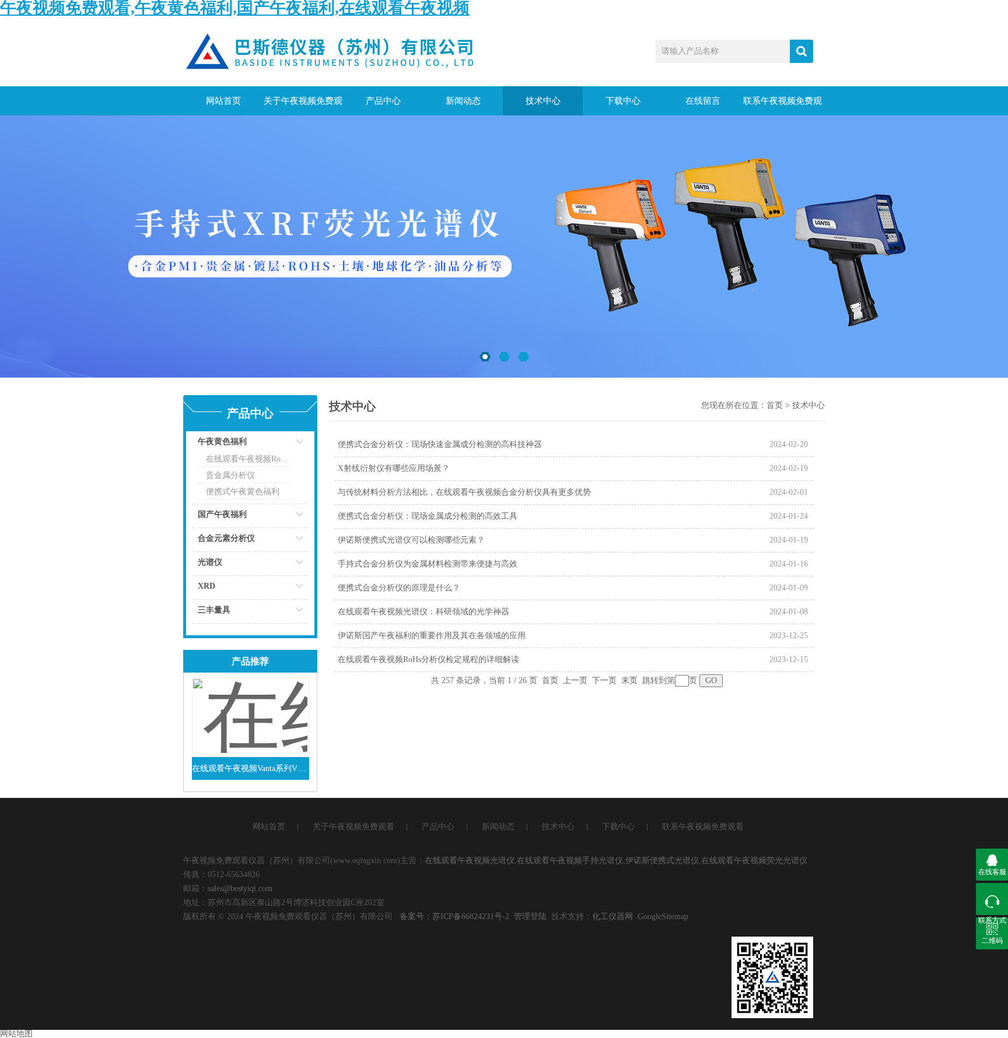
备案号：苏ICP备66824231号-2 (454, 916)
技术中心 (543, 100)
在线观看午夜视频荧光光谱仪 (754, 860)
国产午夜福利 (222, 514)
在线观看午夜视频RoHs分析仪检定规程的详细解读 (428, 659)
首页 (774, 405)
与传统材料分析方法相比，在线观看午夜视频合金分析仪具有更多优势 (464, 492)
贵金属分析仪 (230, 475)
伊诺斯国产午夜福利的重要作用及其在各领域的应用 (432, 635)
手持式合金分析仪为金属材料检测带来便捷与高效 (427, 564)
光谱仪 (210, 562)
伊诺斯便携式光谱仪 (662, 860)
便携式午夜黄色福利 (242, 491)
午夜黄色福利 (222, 441)
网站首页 (223, 100)
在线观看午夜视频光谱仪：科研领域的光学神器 (423, 611)
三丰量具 (214, 610)
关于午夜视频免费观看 (303, 105)
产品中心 (383, 100)
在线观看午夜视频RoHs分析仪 (248, 459)
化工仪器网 (612, 916)
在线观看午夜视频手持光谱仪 (570, 860)
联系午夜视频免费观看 (782, 105)
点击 (285, 444)
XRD (206, 586)
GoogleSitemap (663, 916)
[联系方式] (992, 899)
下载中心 (623, 100)
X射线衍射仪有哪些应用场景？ (394, 468)
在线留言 (702, 100)
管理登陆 (530, 916)
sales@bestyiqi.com (240, 888)
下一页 (604, 680)
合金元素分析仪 (226, 538)
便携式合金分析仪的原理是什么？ (399, 587)
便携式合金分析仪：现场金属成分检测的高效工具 (427, 516)
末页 (629, 680)
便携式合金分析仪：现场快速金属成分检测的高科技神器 (440, 444)
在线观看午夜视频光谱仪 (469, 860)
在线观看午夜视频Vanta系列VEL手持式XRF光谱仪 (250, 768)
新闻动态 (463, 100)
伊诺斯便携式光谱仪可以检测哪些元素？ (411, 540)
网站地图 (16, 1033)
